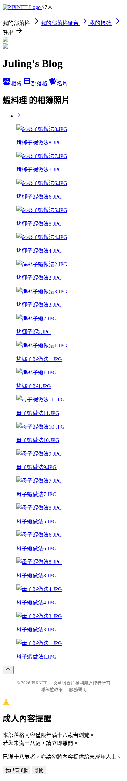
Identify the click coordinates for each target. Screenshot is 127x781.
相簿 (17, 83)
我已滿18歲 (16, 770)
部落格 (40, 83)
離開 (39, 770)
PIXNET (39, 682)
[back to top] (8, 670)
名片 (62, 83)
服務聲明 (78, 689)
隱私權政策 (52, 689)
